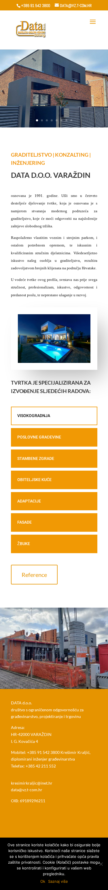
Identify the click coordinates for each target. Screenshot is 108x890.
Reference (34, 574)
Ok (42, 881)
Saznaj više (58, 881)
